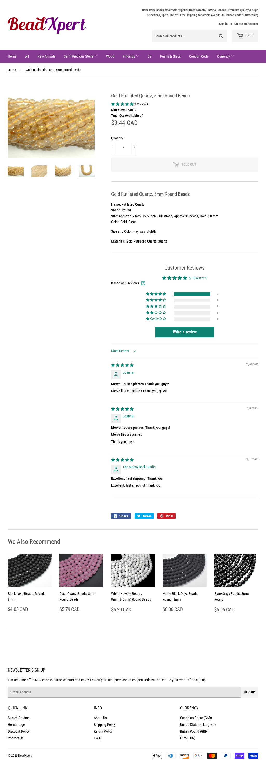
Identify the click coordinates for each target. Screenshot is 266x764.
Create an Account (246, 24)
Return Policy (103, 731)
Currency (224, 56)
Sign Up (249, 692)
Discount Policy (19, 731)
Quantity (117, 138)
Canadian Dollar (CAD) (196, 718)
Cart (249, 36)
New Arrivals (46, 56)
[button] (122, 104)
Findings (129, 56)
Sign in (223, 24)
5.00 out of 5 (198, 278)
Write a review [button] (185, 332)
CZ (149, 56)
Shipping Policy (105, 724)
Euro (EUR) (187, 738)
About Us (100, 718)
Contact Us (15, 738)
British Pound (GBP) (194, 731)
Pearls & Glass (170, 56)
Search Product (19, 718)
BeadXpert (25, 756)
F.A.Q (97, 738)
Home (12, 56)
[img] (122, 365)
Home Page (16, 724)
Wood (110, 56)
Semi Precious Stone (79, 56)
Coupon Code (199, 56)
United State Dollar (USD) (198, 724)
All (27, 56)
